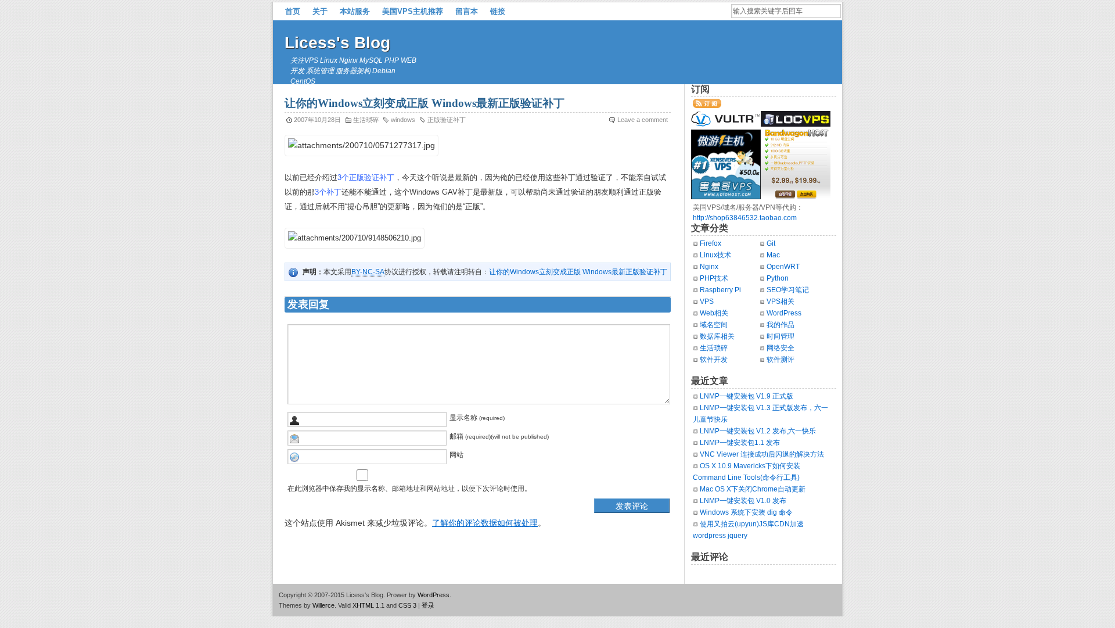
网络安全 (780, 348)
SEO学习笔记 (788, 290)
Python (778, 278)
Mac (773, 255)
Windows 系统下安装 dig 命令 (746, 512)
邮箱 (456, 436)
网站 (456, 455)
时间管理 (780, 336)
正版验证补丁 (446, 119)
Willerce (323, 605)
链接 (497, 11)
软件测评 (780, 360)
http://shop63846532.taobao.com (745, 218)
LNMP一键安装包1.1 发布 (740, 443)
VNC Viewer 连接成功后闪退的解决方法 (762, 454)
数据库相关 (717, 336)
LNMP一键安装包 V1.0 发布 (743, 501)
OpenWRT (783, 267)
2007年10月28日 (317, 119)
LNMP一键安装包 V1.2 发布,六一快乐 (758, 431)
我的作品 (780, 325)
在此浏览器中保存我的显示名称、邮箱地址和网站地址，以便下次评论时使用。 (409, 489)
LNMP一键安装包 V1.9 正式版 (746, 396)
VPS (707, 301)
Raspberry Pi (720, 290)
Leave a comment (642, 119)
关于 (320, 11)
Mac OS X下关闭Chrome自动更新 (752, 489)
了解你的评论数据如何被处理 (485, 522)
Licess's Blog (337, 43)
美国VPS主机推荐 (412, 11)
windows (403, 119)
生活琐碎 (366, 119)
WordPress (784, 313)
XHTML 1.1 (368, 605)
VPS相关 (780, 301)
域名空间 (714, 325)
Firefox (710, 243)
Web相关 (714, 313)
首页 (292, 11)
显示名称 (463, 418)
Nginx (709, 267)
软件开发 (714, 360)
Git (771, 243)
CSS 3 (407, 605)
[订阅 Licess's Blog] (707, 106)
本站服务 (355, 11)
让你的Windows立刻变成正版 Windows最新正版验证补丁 (578, 272)
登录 (428, 605)
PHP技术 (714, 278)
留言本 (466, 11)
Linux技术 (715, 255)
